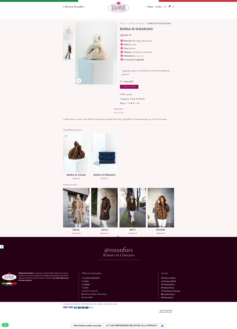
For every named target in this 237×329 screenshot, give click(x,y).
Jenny (104, 229)
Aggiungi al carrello (129, 86)
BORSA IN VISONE (76, 174)
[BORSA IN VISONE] (76, 153)
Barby (76, 229)
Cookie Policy (100, 304)
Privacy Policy (93, 304)
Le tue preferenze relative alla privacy (131, 325)
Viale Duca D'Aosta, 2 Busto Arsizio (95, 294)
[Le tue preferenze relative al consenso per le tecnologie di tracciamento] (2, 246)
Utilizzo (110, 304)
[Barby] (76, 208)
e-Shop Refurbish (137, 23)
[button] (5, 325)
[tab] (118, 112)
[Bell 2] (132, 208)
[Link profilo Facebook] (126, 103)
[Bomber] (161, 208)
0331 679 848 (88, 297)
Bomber (160, 229)
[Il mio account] (165, 7)
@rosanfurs (118, 250)
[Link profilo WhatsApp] (136, 103)
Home (123, 23)
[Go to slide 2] (119, 236)
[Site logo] (118, 6)
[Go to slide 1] (117, 236)
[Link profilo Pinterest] (133, 103)
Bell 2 (133, 229)
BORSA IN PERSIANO (104, 174)
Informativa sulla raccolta (87, 325)
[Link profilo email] (131, 103)
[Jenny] (104, 208)
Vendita (115, 304)
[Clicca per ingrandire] (79, 80)
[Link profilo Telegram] (138, 103)
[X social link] (129, 103)
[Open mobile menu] (173, 7)
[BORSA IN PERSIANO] (104, 153)
